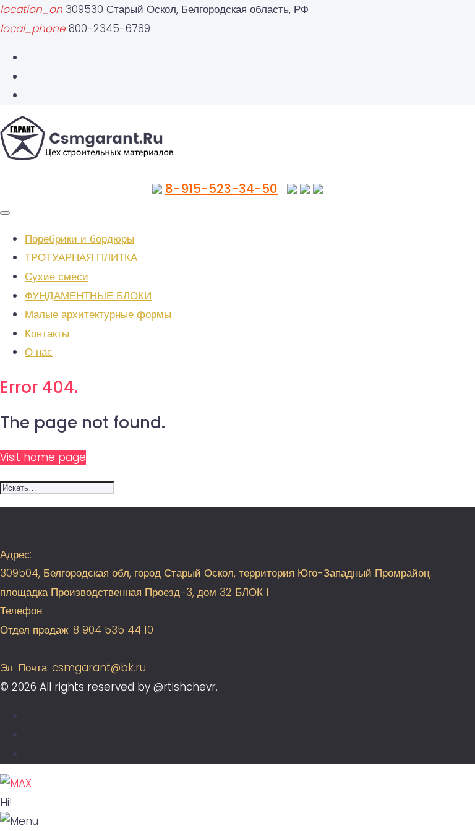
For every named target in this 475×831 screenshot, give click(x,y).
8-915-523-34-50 (221, 188)
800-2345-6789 (109, 28)
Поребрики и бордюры (79, 238)
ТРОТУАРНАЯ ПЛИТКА (81, 257)
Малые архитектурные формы (98, 314)
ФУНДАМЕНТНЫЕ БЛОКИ (88, 295)
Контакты (47, 333)
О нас (39, 352)
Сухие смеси (56, 276)
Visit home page (43, 457)
